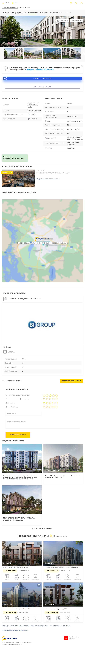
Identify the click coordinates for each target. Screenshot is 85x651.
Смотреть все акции (43, 528)
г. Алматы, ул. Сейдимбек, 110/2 (33, 105)
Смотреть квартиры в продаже (39, 69)
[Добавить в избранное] (39, 543)
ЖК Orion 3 (8, 604)
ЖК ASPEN (7, 563)
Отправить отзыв (18, 434)
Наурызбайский (34, 110)
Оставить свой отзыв (71, 381)
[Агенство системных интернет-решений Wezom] (71, 638)
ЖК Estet (49, 563)
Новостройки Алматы (10, 7)
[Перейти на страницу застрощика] (42, 324)
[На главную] (15, 3)
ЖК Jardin (49, 604)
